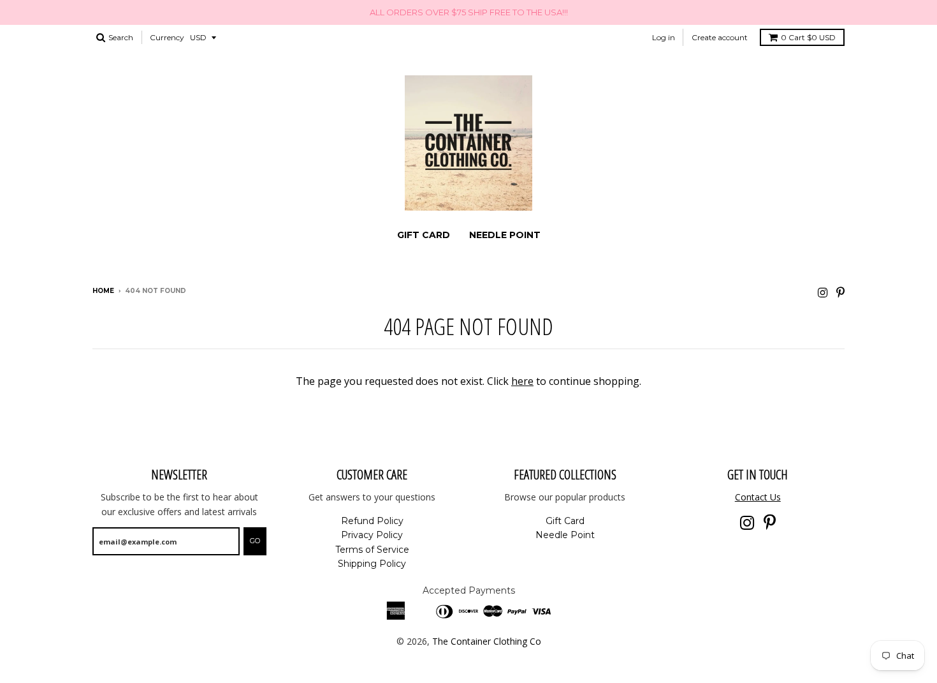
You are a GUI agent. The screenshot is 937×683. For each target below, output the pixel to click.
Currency (167, 37)
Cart (808, 37)
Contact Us (758, 497)
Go (255, 540)
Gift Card (423, 235)
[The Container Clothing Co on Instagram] (822, 292)
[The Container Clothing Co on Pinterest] (840, 292)
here (522, 381)
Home (103, 291)
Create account (720, 37)
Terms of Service (372, 549)
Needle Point (505, 235)
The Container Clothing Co (486, 641)
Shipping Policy (372, 563)
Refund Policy (372, 521)
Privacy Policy (372, 535)
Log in (663, 37)
